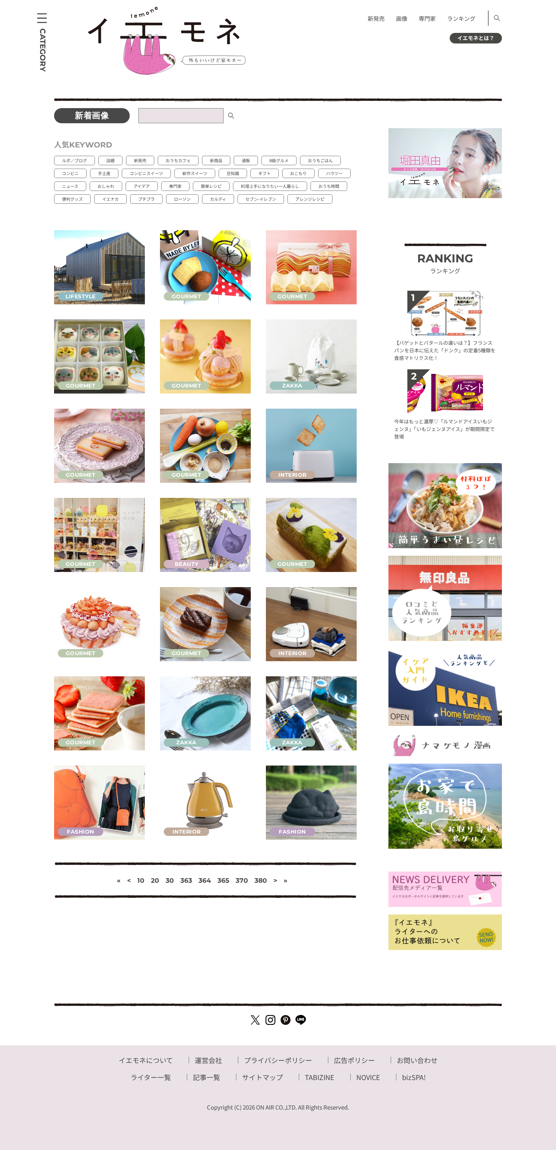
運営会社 (208, 1060)
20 (155, 880)
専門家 (427, 18)
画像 (401, 18)
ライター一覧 (150, 1077)
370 (242, 880)
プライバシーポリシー (278, 1060)
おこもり (298, 173)
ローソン (182, 199)
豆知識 (233, 173)
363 (186, 880)
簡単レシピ (211, 186)
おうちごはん (320, 160)
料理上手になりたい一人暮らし (270, 186)
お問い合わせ (417, 1060)
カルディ (218, 199)
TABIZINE (319, 1077)
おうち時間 (328, 186)
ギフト (264, 173)
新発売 (376, 18)
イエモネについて (146, 1060)
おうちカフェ (178, 160)
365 (223, 880)
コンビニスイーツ (146, 173)
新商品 (216, 160)
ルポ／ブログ (74, 160)
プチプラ (146, 199)
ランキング (461, 18)
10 (140, 880)
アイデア (142, 186)
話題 (110, 160)
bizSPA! (414, 1077)
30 (170, 880)
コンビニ (70, 173)
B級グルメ (279, 160)
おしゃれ (106, 186)
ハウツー (334, 173)
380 (261, 880)
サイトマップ (262, 1077)
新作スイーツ (194, 173)
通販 (246, 160)
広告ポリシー (354, 1060)
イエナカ (110, 199)
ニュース (70, 186)
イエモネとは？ (475, 38)
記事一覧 (206, 1077)
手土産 (104, 173)
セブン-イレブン (260, 199)
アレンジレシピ (310, 199)
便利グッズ (72, 199)
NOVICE (368, 1077)
